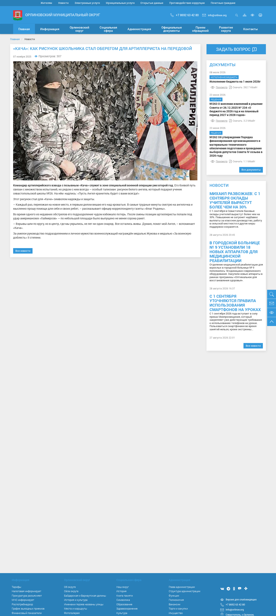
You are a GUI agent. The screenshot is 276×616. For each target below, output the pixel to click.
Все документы (251, 169)
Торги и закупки (178, 608)
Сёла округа (71, 591)
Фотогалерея (72, 613)
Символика (123, 600)
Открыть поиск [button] (236, 17)
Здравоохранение (127, 608)
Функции (174, 595)
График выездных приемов (28, 608)
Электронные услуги (87, 3)
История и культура (75, 600)
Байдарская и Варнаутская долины (85, 595)
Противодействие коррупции (187, 3)
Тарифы (16, 587)
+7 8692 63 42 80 (187, 15)
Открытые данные (151, 3)
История (121, 591)
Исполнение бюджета (224, 77)
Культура (121, 613)
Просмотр (222, 87)
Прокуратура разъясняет (27, 595)
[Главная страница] (17, 15)
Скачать (237, 87)
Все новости (22, 251)
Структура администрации (184, 591)
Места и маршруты (75, 608)
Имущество (176, 613)
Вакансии (174, 604)
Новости (63, 3)
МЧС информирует (23, 600)
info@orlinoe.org (217, 15)
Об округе (70, 587)
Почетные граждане (223, 3)
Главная (15, 39)
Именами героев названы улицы (83, 604)
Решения (216, 99)
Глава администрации (182, 587)
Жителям (46, 3)
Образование (124, 604)
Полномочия (176, 600)
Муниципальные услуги (120, 3)
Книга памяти (124, 595)
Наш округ (122, 587)
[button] (49, 29)
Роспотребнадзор (22, 604)
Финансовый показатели (27, 613)
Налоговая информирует (26, 591)
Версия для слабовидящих (241, 599)
